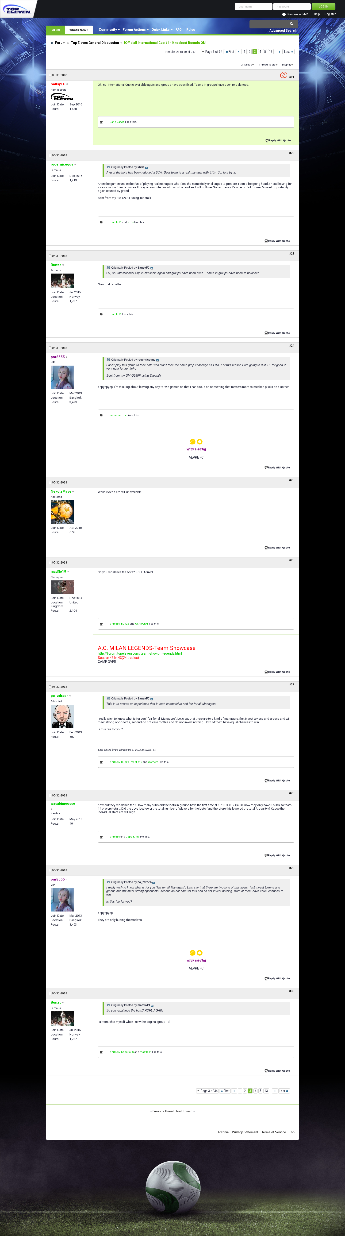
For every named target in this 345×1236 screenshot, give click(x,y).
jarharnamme (118, 415)
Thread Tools (267, 64)
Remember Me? (298, 14)
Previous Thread (163, 1111)
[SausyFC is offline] (62, 96)
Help (317, 14)
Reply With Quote (280, 140)
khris (130, 222)
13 (270, 52)
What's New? (78, 30)
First (231, 52)
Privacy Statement (245, 1132)
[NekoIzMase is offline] (62, 512)
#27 (291, 684)
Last (287, 52)
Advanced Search (283, 30)
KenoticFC (127, 1052)
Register (330, 14)
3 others (153, 762)
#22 (291, 153)
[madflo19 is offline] (62, 587)
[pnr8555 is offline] (62, 377)
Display (286, 64)
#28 (291, 793)
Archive (223, 1132)
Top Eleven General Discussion (95, 43)
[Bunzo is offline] (62, 281)
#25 (291, 480)
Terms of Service (273, 1132)
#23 (291, 253)
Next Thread (184, 1111)
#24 (291, 345)
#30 (291, 991)
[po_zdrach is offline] (62, 716)
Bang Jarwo (117, 122)
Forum (55, 30)
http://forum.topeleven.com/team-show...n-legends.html (140, 653)
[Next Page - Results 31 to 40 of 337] (280, 51)
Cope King (132, 836)
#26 (291, 560)
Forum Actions (134, 29)
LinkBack (246, 64)
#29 (291, 868)
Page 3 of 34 (213, 52)
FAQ (179, 29)
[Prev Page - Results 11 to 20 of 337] (239, 51)
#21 (291, 77)
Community (108, 29)
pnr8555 (115, 623)
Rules (190, 29)
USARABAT (141, 623)
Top (292, 1132)
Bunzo (125, 623)
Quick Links (161, 29)
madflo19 (115, 222)
